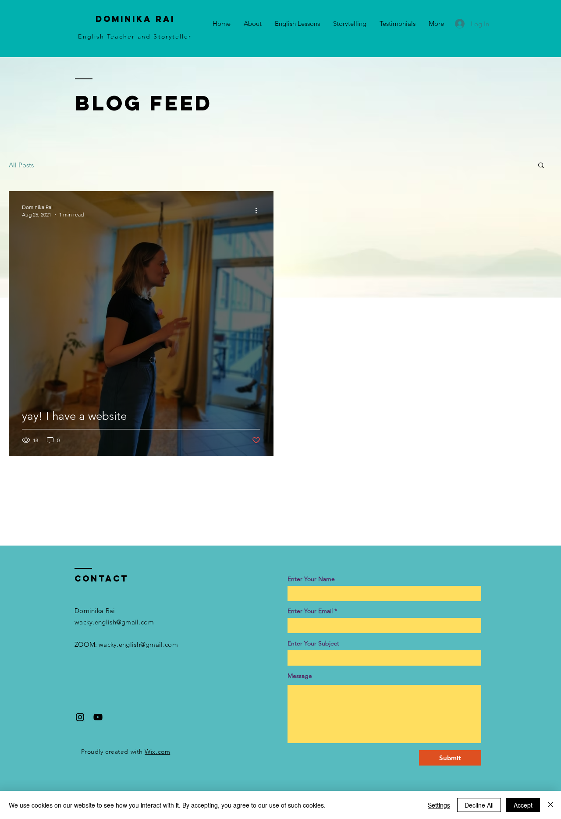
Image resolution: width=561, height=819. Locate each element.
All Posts (21, 165)
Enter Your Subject (313, 643)
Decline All (479, 805)
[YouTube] (97, 717)
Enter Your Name (311, 579)
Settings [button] (439, 805)
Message (300, 676)
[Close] (550, 805)
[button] (541, 165)
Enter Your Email (310, 611)
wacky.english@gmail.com (114, 622)
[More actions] (259, 210)
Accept (523, 805)
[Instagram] (80, 717)
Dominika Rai (135, 19)
